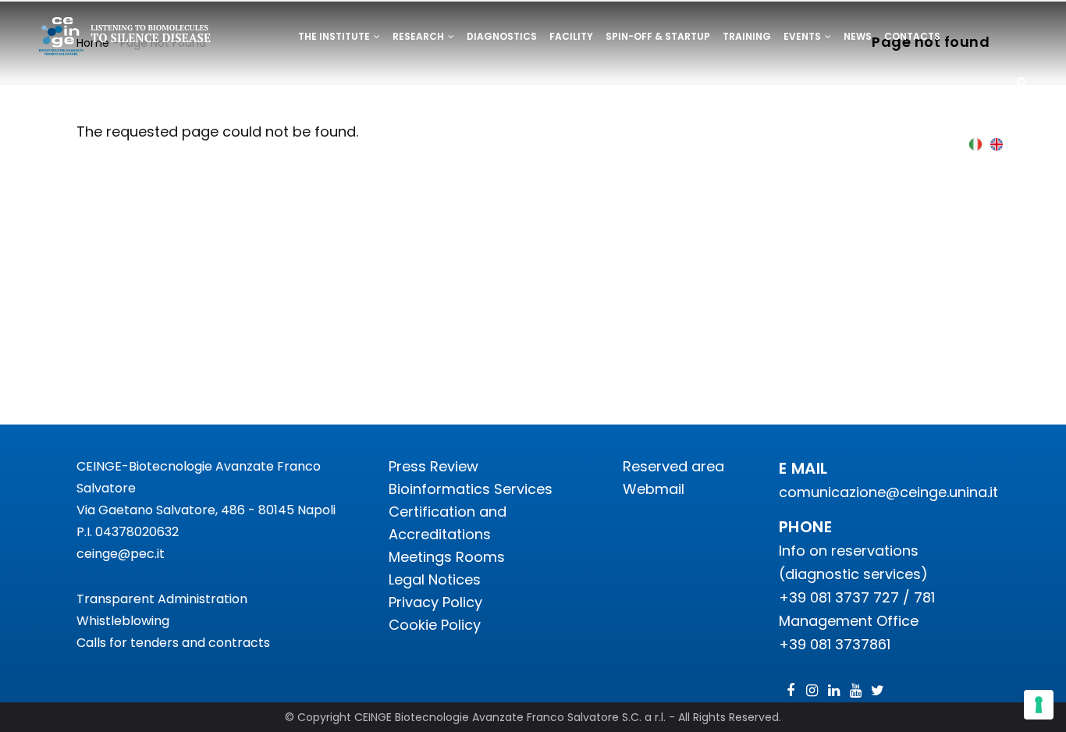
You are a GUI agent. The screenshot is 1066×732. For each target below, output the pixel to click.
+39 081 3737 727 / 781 (857, 597)
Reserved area (673, 466)
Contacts (912, 36)
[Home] (125, 38)
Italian (975, 143)
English (997, 143)
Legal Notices (435, 579)
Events (803, 36)
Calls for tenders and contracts (173, 643)
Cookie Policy (435, 624)
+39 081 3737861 (834, 644)
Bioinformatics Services (471, 489)
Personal (324, 91)
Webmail (653, 489)
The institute (335, 36)
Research (419, 36)
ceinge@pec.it (120, 554)
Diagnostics (502, 36)
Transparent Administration (161, 599)
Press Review (433, 466)
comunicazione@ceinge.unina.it (890, 492)
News (858, 36)
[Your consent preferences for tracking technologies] (1039, 705)
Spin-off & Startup (658, 36)
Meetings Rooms (447, 557)
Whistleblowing (122, 621)
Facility (571, 36)
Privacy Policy (435, 602)
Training (747, 36)
